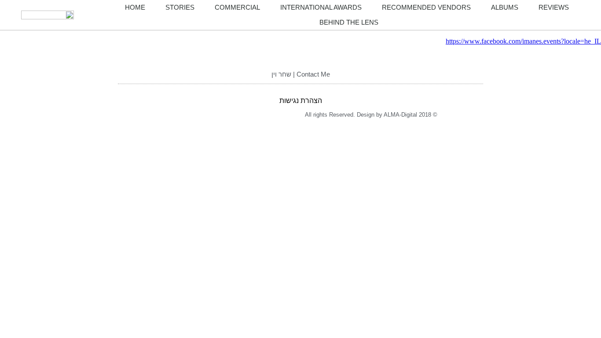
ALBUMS (504, 7)
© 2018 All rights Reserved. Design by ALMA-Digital (371, 114)
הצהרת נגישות (300, 100)
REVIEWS (554, 7)
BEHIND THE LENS (348, 22)
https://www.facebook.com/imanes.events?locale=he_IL (523, 41)
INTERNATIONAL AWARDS (321, 7)
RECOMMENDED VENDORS (426, 7)
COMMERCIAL (237, 7)
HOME (135, 7)
